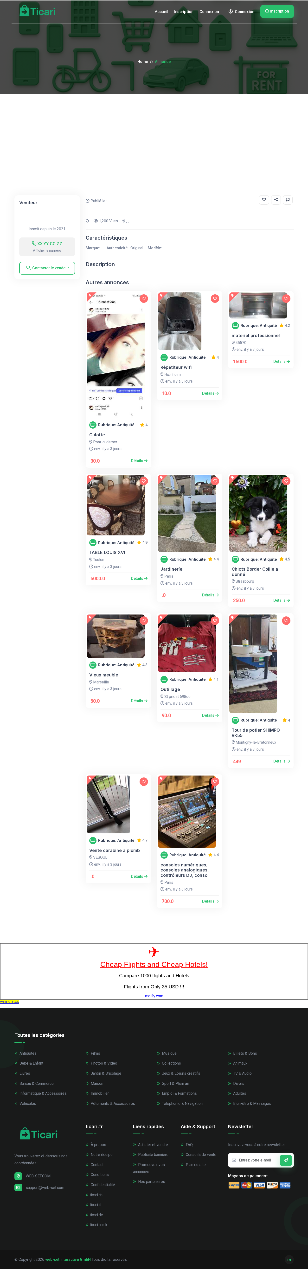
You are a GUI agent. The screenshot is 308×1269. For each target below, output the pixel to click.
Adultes (239, 1093)
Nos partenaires (151, 1181)
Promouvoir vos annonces (149, 1168)
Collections (171, 1063)
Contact (96, 1164)
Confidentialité (102, 1184)
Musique (169, 1053)
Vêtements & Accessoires (112, 1103)
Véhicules (27, 1103)
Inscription (183, 11)
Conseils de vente (200, 1154)
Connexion (209, 11)
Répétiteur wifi (176, 367)
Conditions (99, 1174)
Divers (238, 1083)
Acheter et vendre (152, 1144)
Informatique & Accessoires (43, 1093)
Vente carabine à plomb (114, 850)
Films (95, 1053)
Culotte (97, 434)
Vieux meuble (103, 674)
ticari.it (95, 1204)
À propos (98, 1144)
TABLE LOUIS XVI (107, 552)
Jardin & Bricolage (105, 1073)
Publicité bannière (152, 1154)
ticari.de (96, 1215)
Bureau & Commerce (36, 1083)
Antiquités (28, 1053)
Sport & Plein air (175, 1083)
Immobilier (99, 1093)
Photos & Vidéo (103, 1063)
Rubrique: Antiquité (116, 425)
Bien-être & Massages (251, 1103)
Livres (24, 1073)
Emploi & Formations (179, 1093)
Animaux (239, 1063)
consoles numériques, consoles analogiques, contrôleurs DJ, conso (184, 870)
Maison (96, 1083)
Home (142, 61)
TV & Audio (242, 1073)
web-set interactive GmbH (68, 1259)
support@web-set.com (45, 1187)
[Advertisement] (154, 130)
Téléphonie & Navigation (182, 1103)
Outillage (170, 689)
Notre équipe (101, 1154)
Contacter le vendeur (50, 268)
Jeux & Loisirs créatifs (180, 1073)
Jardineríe (171, 569)
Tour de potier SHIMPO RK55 (256, 733)
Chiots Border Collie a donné (255, 572)
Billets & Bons (244, 1053)
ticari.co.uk (98, 1224)
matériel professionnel (256, 335)
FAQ (189, 1144)
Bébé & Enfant (31, 1063)
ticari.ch (96, 1195)
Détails (137, 461)
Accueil (161, 11)
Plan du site (195, 1164)
